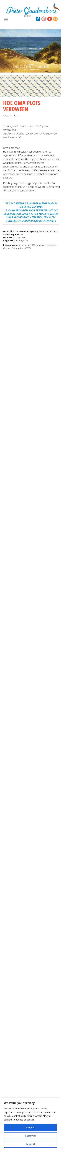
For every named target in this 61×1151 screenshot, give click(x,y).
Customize (30, 1135)
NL (25, 16)
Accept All (31, 1127)
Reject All (30, 1144)
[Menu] (6, 19)
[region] (30, 1124)
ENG (29, 16)
